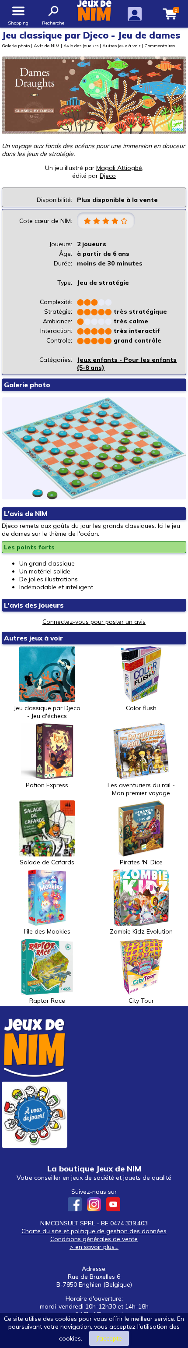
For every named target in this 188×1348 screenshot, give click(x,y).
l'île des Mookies (47, 931)
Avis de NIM (46, 45)
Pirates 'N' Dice (141, 862)
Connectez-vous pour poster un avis (94, 622)
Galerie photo (16, 45)
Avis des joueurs (80, 45)
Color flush (141, 708)
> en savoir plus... (94, 1247)
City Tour (141, 1001)
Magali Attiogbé (119, 168)
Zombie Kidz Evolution (141, 931)
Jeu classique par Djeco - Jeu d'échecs (47, 712)
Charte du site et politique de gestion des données (94, 1231)
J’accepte (109, 1338)
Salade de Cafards (47, 862)
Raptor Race (47, 1001)
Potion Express (47, 785)
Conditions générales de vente (94, 1239)
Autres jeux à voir (121, 45)
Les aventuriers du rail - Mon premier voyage (141, 789)
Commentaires (159, 45)
